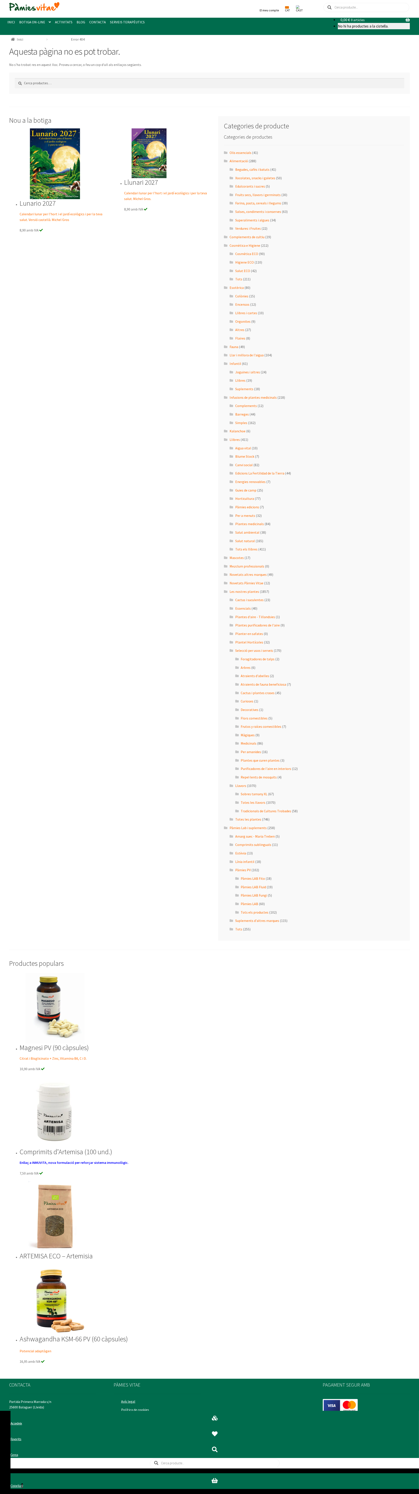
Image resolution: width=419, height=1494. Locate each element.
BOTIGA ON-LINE (32, 22)
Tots (238, 279)
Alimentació (239, 161)
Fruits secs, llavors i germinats (258, 195)
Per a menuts (245, 515)
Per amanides (251, 752)
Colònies (241, 296)
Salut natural (245, 541)
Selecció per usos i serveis (254, 650)
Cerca (14, 1455)
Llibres (240, 380)
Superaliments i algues (252, 220)
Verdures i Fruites (248, 228)
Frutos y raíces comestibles (261, 726)
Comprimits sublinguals (253, 844)
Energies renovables (250, 482)
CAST (299, 10)
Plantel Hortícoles (249, 642)
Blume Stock (244, 456)
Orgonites (243, 321)
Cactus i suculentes (249, 600)
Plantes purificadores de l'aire (257, 625)
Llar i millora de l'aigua (247, 355)
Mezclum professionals (247, 566)
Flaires (240, 338)
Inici (20, 39)
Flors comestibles (254, 718)
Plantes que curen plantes (260, 760)
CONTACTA (97, 22)
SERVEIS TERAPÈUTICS (127, 22)
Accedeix (16, 1423)
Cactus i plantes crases (258, 693)
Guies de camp (245, 490)
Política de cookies (135, 1410)
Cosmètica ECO (246, 254)
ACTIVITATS (63, 22)
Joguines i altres (247, 372)
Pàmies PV (243, 870)
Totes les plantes (248, 819)
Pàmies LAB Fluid (253, 887)
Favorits (15, 1439)
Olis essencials (240, 152)
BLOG (81, 22)
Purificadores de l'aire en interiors (266, 768)
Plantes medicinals (249, 524)
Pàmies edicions (247, 507)
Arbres (246, 667)
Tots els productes (254, 912)
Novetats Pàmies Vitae (246, 583)
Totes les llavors (253, 802)
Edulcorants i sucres (250, 186)
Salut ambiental (247, 532)
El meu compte (269, 10)
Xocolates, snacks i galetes (255, 178)
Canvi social (244, 465)
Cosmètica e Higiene (245, 245)
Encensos (242, 304)
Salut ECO (242, 271)
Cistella (16, 1486)
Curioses (247, 701)
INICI (11, 22)
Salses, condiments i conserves (258, 211)
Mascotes (237, 558)
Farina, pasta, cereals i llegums (258, 203)
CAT (287, 10)
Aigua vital (243, 448)
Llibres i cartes (246, 313)
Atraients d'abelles (255, 676)
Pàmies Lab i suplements (248, 828)
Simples (241, 423)
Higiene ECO (244, 262)
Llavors (240, 785)
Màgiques (248, 735)
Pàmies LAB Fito (253, 878)
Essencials (243, 608)
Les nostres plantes (244, 591)
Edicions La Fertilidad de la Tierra (259, 473)
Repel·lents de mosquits (259, 777)
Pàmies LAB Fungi (254, 895)
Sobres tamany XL (254, 794)
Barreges (242, 414)
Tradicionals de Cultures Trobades (266, 811)
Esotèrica (237, 287)
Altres (239, 330)
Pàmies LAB (249, 904)
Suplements (244, 389)
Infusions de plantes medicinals (253, 397)
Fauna (234, 347)
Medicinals (248, 743)
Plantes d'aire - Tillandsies (255, 617)
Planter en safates (249, 633)
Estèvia (240, 853)
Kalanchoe (238, 431)
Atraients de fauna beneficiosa (263, 684)
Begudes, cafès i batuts (252, 169)
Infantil (235, 363)
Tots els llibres (246, 549)
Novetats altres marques (248, 574)
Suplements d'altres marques (257, 920)
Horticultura (244, 498)
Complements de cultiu (247, 237)
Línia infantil (244, 861)
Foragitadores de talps (258, 659)
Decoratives (249, 709)
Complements (246, 406)
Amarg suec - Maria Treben (255, 836)
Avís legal (128, 1401)
